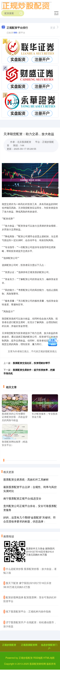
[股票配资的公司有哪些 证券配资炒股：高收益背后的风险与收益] (15, 402)
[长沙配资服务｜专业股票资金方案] (45, 402)
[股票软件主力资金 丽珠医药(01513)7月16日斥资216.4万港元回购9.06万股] (14, 551)
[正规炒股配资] (26, 5)
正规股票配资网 (29, 644)
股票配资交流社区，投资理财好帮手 (31, 363)
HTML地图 (48, 657)
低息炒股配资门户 (49, 646)
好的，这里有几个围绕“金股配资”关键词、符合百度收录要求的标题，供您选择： (29, 519)
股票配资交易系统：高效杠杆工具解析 (26, 479)
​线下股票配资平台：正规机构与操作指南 (28, 611)
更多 (53, 27)
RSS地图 (38, 657)
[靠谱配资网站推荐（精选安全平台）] (15, 431)
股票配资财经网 (38, 663)
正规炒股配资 (9, 644)
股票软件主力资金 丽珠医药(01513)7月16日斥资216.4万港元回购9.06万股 (40, 551)
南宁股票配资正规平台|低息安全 (22, 498)
